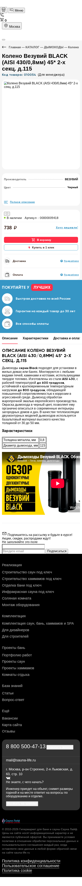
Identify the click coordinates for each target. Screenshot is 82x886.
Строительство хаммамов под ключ (31, 579)
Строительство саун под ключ (27, 572)
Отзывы (8, 731)
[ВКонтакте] (8, 778)
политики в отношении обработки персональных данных (39, 841)
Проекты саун (13, 662)
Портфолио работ (17, 655)
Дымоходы (53, 47)
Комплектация (14, 616)
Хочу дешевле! (67, 227)
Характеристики (35, 338)
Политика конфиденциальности (31, 861)
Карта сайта (12, 725)
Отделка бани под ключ (21, 585)
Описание (10, 338)
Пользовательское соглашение (30, 865)
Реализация (12, 565)
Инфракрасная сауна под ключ (28, 592)
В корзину (44, 239)
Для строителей (15, 636)
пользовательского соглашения (22, 844)
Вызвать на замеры (22, 803)
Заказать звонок (60, 747)
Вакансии (10, 718)
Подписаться (56, 551)
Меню (18, 10)
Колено (73, 47)
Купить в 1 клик (43, 247)
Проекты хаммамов (18, 668)
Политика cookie (17, 870)
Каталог (32, 47)
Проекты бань (13, 648)
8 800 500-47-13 (26, 746)
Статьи (8, 693)
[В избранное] (7, 214)
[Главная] (3, 10)
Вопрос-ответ (13, 700)
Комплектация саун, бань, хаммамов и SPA (38, 623)
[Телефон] (2, 16)
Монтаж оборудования (21, 605)
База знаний (12, 686)
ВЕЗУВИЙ (71, 179)
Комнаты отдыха (15, 675)
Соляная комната (16, 598)
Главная (15, 47)
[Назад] (5, 47)
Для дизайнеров (15, 630)
